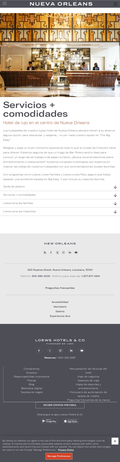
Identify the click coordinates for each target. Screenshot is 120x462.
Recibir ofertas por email (60, 405)
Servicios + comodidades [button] (19, 194)
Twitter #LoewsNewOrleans (57, 252)
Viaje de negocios (88, 376)
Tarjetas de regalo (32, 392)
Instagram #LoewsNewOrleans (63, 252)
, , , (60, 270)
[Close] (115, 441)
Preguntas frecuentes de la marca (88, 400)
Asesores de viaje (88, 380)
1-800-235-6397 (66, 357)
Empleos (31, 372)
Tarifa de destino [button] (14, 186)
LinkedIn (71, 350)
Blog (31, 384)
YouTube (76, 252)
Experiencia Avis (60, 316)
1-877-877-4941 (90, 276)
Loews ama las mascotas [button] (19, 211)
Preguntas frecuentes (60, 287)
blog (44, 252)
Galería (60, 311)
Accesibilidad (60, 302)
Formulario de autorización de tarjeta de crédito (88, 394)
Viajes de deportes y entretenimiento (88, 386)
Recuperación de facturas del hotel (88, 370)
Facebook (51, 252)
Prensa (31, 380)
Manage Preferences (58, 456)
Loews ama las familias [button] (18, 202)
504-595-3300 (41, 276)
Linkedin (69, 252)
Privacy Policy (66, 450)
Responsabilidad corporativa (31, 376)
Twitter (49, 350)
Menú (5, 4)
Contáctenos (32, 368)
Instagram (60, 350)
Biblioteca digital (31, 388)
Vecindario (59, 306)
